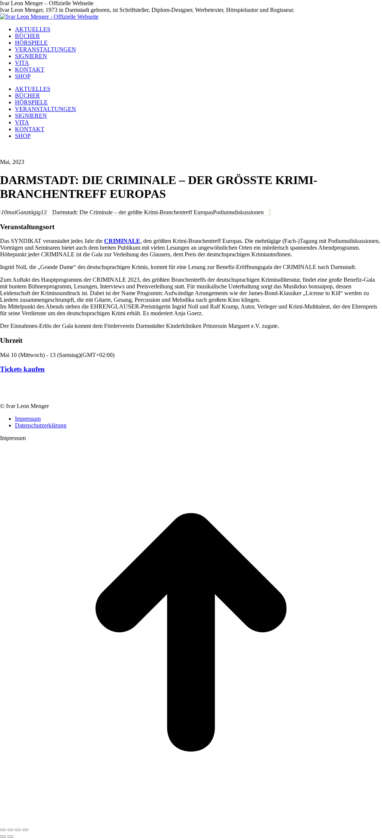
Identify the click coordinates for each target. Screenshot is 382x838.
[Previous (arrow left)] (3, 836)
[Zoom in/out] (25, 830)
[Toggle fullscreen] (18, 830)
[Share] (10, 830)
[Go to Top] (191, 821)
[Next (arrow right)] (10, 836)
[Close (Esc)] (3, 830)
